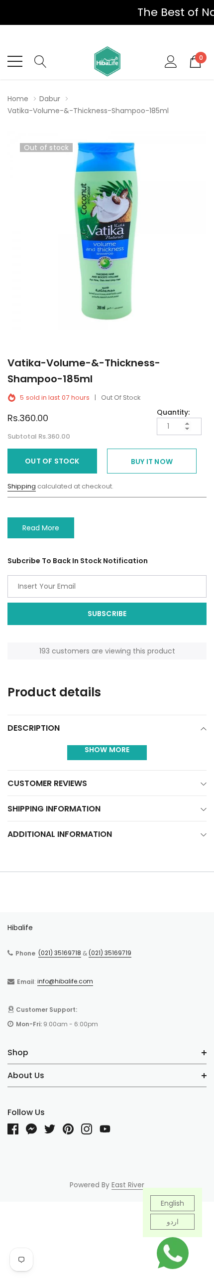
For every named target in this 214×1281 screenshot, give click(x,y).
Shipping (21, 486)
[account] (171, 61)
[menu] (14, 61)
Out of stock (52, 461)
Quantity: (173, 412)
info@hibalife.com (65, 981)
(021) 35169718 (59, 953)
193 (44, 651)
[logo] (107, 61)
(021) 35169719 (110, 953)
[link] (16, 1128)
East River (127, 1185)
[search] (40, 61)
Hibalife (20, 928)
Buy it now (152, 462)
